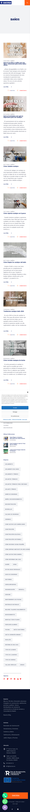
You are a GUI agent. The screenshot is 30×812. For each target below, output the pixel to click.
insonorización (10, 589)
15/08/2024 (6, 309)
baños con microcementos (13, 499)
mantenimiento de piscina (13, 599)
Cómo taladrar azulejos (11, 166)
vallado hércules (10, 664)
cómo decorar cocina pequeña (14, 544)
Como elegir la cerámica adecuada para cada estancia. (17, 438)
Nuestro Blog (7, 715)
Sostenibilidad (8, 423)
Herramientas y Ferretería (10, 729)
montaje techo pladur (12, 619)
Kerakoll (21, 589)
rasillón (8, 639)
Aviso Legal (24, 419)
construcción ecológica (13, 534)
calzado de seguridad (12, 514)
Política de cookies (7, 419)
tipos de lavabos (10, 649)
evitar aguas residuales (12, 569)
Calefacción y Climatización (11, 735)
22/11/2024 (6, 164)
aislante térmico (10, 489)
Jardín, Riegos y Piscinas (10, 738)
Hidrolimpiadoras (10, 584)
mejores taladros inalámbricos (15, 609)
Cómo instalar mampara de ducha (14, 360)
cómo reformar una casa (13, 559)
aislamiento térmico (11, 474)
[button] (27, 392)
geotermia (8, 579)
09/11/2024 (6, 260)
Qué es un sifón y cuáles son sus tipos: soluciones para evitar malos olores (14, 64)
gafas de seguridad (11, 574)
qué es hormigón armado (13, 634)
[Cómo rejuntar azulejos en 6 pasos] (15, 201)
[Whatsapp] (5, 801)
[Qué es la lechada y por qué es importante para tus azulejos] (15, 103)
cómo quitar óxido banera (13, 554)
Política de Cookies (20, 801)
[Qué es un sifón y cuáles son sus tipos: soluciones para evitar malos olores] (15, 50)
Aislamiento (9, 464)
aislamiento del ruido (12, 469)
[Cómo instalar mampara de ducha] (15, 348)
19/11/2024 (6, 211)
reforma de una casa (11, 644)
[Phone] (5, 795)
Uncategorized (7, 427)
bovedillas (8, 509)
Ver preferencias (15, 416)
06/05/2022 (13, 446)
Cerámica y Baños (8, 732)
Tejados (6, 425)
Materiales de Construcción (11, 726)
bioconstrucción (10, 504)
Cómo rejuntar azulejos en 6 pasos (14, 213)
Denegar (15, 412)
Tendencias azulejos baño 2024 (13, 311)
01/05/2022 (13, 440)
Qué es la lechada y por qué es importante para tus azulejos (13, 116)
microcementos (10, 614)
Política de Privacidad (16, 419)
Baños (13, 61)
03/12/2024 (6, 114)
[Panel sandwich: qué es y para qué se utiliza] (5, 445)
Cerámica (8, 519)
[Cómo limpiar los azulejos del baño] (15, 250)
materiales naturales (12, 604)
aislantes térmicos (11, 479)
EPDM (14, 564)
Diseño (7, 564)
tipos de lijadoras (11, 654)
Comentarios (23, 90)
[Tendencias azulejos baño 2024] (15, 299)
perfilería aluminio (11, 624)
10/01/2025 (6, 61)
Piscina (7, 629)
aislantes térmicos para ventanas (16, 484)
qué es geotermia (19, 629)
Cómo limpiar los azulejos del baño (14, 262)
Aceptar (15, 407)
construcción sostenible (13, 539)
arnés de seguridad (11, 494)
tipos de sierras (10, 659)
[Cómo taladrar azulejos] (15, 154)
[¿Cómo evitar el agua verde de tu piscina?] (5, 451)
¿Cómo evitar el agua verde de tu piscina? (17, 450)
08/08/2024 (6, 358)
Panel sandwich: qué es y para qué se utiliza (17, 444)
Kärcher (7, 594)
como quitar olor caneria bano (15, 524)
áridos (22, 664)
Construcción (9, 529)
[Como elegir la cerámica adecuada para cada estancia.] (5, 439)
